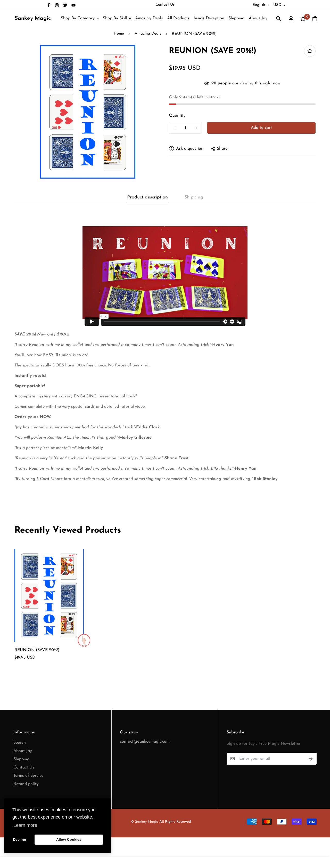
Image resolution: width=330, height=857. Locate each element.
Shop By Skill (115, 18)
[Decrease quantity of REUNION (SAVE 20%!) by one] (174, 128)
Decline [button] (19, 839)
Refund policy (26, 784)
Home (119, 34)
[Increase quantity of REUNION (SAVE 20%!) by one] (196, 128)
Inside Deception (209, 18)
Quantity (177, 116)
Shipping (236, 18)
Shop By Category (78, 18)
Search (19, 743)
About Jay (258, 18)
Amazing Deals (149, 18)
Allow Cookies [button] (68, 839)
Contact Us (165, 5)
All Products (178, 18)
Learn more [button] (25, 825)
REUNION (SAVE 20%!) (36, 650)
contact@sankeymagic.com (145, 742)
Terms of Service (28, 776)
